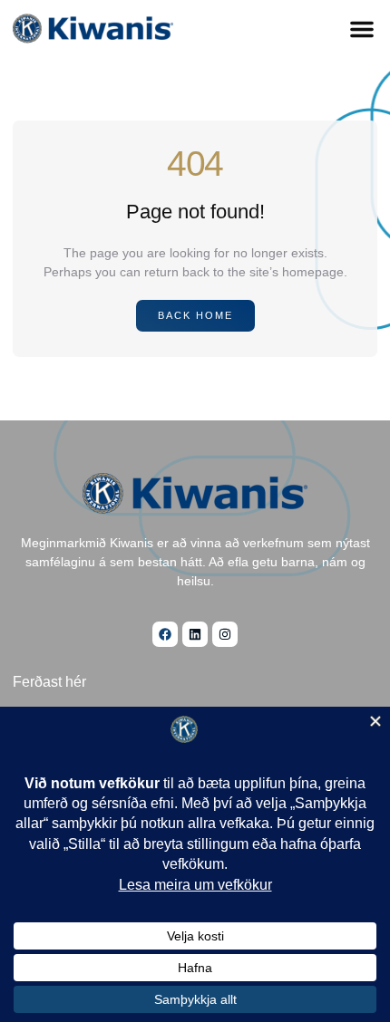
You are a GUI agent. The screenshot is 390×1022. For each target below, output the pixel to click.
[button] (362, 29)
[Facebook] (165, 634)
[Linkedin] (195, 634)
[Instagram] (225, 634)
